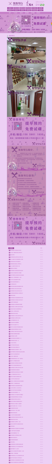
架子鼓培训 (34, 8)
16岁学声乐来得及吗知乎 (15, 378)
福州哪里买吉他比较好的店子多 (16, 290)
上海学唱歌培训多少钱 (14, 320)
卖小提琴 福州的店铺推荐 (15, 430)
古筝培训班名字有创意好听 (15, 261)
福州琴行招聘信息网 (14, 302)
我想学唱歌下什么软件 (14, 448)
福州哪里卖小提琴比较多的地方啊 (16, 367)
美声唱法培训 (28, 8)
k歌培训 (10, 8)
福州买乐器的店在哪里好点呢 (15, 376)
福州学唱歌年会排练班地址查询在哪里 (17, 351)
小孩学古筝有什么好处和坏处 (15, 387)
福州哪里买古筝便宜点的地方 (15, 250)
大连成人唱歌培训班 (14, 356)
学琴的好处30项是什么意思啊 (15, 403)
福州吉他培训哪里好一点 (15, 392)
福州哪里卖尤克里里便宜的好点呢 (16, 297)
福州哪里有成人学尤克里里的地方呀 (17, 455)
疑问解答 (27, 12)
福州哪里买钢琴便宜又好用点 (15, 329)
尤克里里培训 (34, 10)
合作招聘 (32, 12)
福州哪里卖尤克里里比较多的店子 (16, 299)
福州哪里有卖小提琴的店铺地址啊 (16, 444)
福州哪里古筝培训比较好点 (15, 399)
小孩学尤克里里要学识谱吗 (15, 279)
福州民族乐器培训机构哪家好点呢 (16, 286)
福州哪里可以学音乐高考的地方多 (16, 315)
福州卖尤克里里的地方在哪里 (15, 272)
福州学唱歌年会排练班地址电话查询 (17, 275)
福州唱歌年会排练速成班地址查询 (16, 270)
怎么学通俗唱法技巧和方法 (15, 374)
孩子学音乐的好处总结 (14, 345)
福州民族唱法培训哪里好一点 (15, 338)
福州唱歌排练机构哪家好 (15, 369)
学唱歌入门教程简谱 (14, 453)
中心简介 (15, 12)
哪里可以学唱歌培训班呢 (15, 360)
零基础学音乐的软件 (14, 313)
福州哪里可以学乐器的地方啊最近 (16, 394)
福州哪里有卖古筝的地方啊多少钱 (16, 257)
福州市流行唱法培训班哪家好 (15, 390)
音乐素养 (40, 8)
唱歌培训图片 (12, 295)
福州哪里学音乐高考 (14, 408)
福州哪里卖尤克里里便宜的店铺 (16, 385)
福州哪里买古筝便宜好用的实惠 (16, 363)
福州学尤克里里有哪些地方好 (15, 365)
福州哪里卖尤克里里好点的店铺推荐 (17, 428)
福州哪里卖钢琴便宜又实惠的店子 (16, 293)
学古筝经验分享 (13, 284)
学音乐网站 (12, 442)
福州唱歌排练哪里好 (14, 439)
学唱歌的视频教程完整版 (15, 333)
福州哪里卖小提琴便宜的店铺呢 (16, 304)
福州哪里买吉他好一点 (14, 340)
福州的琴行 (12, 254)
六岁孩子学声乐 (13, 342)
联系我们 (38, 12)
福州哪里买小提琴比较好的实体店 (16, 306)
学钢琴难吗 (12, 426)
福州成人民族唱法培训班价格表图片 (17, 381)
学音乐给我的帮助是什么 (15, 281)
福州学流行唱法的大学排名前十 (16, 457)
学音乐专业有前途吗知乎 (15, 354)
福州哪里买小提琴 (13, 336)
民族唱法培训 (22, 8)
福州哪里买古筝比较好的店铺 (15, 288)
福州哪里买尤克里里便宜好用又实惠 (17, 460)
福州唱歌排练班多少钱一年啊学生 (16, 358)
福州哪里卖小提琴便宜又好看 (15, 435)
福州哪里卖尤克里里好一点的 (15, 349)
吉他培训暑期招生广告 (14, 433)
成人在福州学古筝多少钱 (15, 266)
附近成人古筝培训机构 (14, 311)
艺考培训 (40, 10)
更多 (41, 248)
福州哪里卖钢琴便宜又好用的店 (16, 396)
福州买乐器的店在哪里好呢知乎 (16, 401)
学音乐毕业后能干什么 (14, 324)
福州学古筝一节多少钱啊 (15, 410)
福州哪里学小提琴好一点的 (15, 421)
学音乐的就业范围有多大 (15, 347)
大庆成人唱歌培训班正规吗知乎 (16, 252)
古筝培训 (22, 10)
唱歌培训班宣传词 (13, 437)
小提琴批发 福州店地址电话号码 (16, 331)
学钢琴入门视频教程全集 (15, 383)
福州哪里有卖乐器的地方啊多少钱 (16, 417)
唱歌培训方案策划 (13, 268)
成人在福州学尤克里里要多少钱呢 (16, 259)
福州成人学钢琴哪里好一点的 (15, 277)
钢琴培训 (10, 10)
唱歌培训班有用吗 (13, 412)
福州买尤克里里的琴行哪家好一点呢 (17, 451)
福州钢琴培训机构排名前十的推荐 (16, 372)
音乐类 (21, 12)
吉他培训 (16, 10)
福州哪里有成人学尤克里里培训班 (16, 446)
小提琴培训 (28, 10)
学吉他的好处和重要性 (14, 322)
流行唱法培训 (16, 8)
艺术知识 (11, 248)
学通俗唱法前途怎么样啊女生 (15, 263)
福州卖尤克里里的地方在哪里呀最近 (17, 462)
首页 (10, 12)
